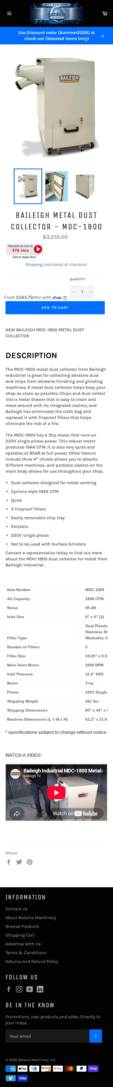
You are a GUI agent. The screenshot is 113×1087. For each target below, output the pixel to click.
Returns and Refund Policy (31, 961)
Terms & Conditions (25, 952)
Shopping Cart (20, 935)
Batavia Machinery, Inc (36, 1060)
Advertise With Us (23, 943)
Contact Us (16, 908)
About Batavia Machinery (30, 917)
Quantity (77, 279)
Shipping (34, 264)
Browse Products (22, 926)
